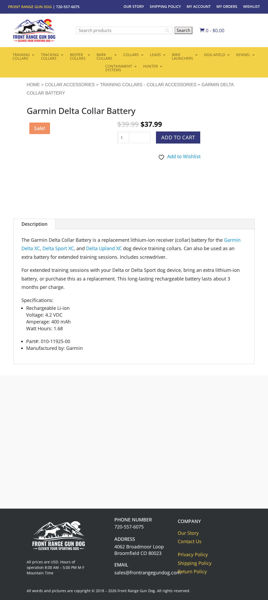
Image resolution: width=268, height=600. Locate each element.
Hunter (150, 66)
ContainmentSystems (118, 68)
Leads (155, 55)
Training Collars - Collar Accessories (148, 84)
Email (121, 565)
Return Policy (192, 571)
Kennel (243, 55)
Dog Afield (214, 55)
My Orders (226, 7)
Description (34, 224)
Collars (131, 55)
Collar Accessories (70, 84)
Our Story (134, 7)
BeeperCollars (78, 57)
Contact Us (190, 541)
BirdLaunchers (182, 57)
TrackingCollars (50, 57)
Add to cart (178, 137)
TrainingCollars (21, 57)
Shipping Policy (165, 7)
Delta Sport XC (58, 248)
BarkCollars (104, 57)
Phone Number (133, 519)
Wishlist (251, 7)
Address (124, 539)
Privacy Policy (193, 554)
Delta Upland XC (104, 248)
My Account (199, 7)
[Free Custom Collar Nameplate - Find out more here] (209, 480)
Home (33, 84)
